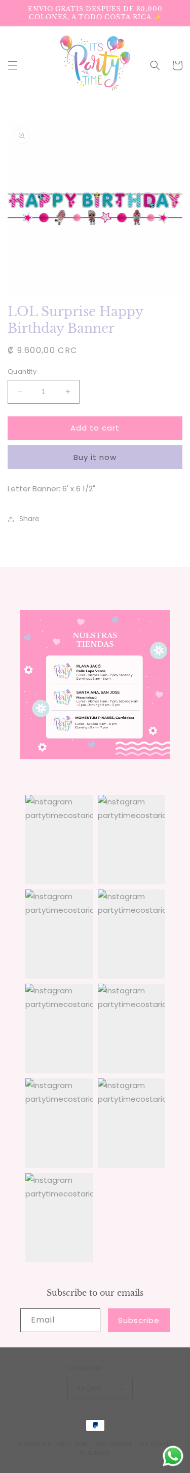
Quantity (22, 371)
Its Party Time (65, 1444)
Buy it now (95, 457)
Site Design (113, 1444)
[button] (13, 65)
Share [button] (29, 519)
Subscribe (139, 1320)
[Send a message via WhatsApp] (173, 1456)
